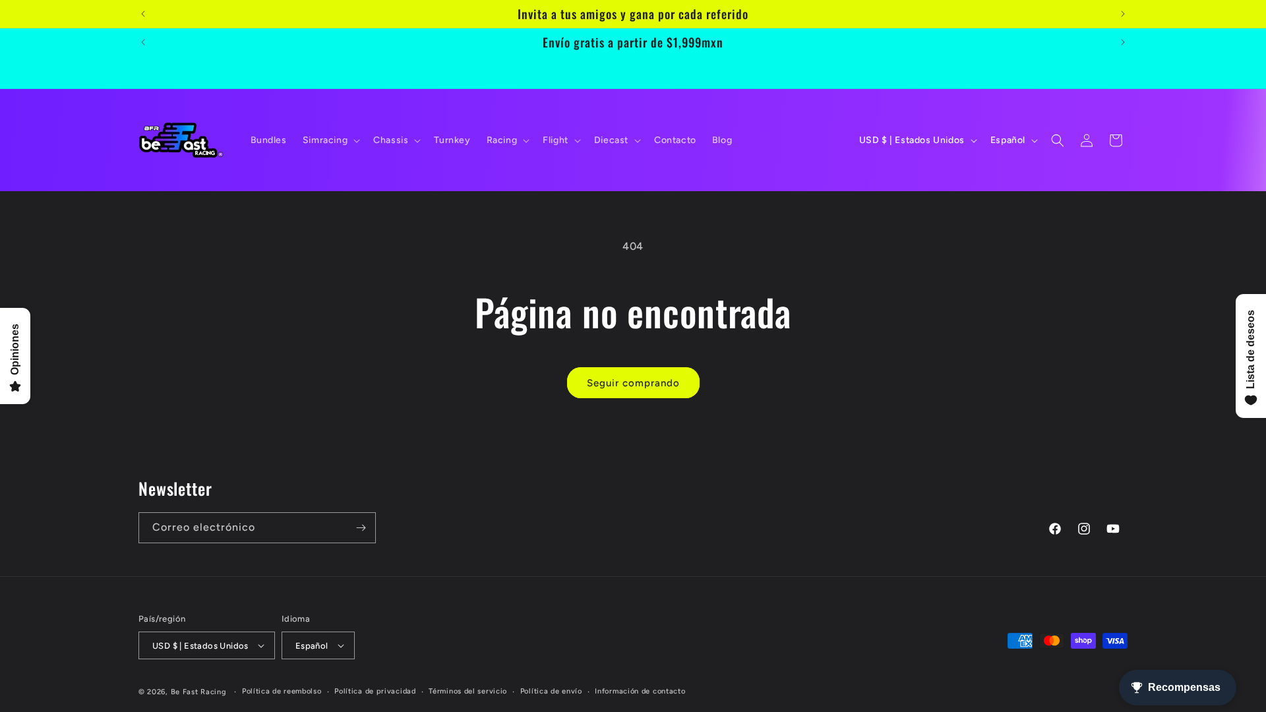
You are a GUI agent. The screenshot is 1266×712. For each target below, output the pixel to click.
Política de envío (551, 691)
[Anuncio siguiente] (1122, 13)
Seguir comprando (633, 383)
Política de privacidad (374, 691)
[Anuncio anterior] (143, 13)
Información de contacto (640, 691)
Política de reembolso (282, 691)
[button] (330, 140)
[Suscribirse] (360, 527)
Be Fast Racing (199, 692)
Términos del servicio (468, 691)
